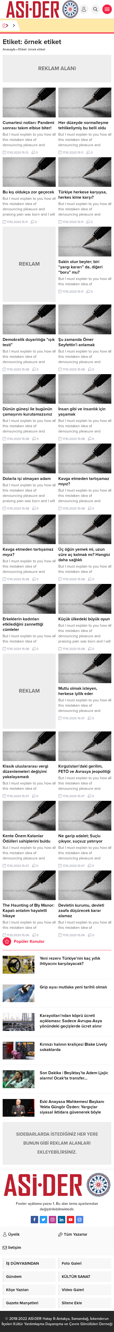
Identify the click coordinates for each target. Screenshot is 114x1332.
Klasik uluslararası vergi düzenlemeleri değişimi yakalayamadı (25, 771)
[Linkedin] (61, 1219)
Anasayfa (9, 49)
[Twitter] (43, 1219)
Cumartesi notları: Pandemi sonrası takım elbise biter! (28, 125)
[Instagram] (52, 1219)
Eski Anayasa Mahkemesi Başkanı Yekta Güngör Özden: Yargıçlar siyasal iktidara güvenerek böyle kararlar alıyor (72, 1109)
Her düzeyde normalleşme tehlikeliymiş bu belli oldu (83, 125)
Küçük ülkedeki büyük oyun (84, 619)
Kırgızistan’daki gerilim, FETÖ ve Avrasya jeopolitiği (84, 769)
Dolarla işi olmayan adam (27, 478)
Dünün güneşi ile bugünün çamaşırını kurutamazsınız (27, 411)
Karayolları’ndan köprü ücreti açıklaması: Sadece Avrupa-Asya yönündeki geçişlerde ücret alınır (71, 1021)
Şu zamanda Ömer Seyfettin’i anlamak (76, 342)
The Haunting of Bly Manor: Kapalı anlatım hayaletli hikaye (28, 911)
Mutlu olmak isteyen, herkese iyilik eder (77, 691)
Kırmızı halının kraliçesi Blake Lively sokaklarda (73, 1047)
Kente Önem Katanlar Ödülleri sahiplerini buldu (26, 838)
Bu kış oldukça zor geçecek (28, 192)
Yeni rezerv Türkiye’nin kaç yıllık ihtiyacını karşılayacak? (70, 961)
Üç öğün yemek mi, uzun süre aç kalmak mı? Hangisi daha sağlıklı (84, 555)
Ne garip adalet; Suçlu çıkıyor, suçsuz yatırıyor (80, 838)
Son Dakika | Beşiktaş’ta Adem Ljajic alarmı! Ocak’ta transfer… (74, 1075)
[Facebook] (34, 1219)
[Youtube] (70, 1219)
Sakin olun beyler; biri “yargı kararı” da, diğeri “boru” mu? (80, 267)
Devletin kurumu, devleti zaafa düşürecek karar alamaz (81, 911)
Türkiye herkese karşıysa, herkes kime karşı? (82, 194)
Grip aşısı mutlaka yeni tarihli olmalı (73, 987)
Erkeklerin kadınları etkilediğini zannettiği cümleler (23, 624)
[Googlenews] (79, 1219)
